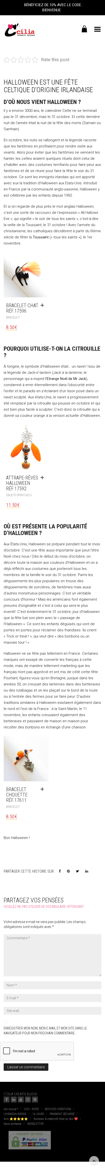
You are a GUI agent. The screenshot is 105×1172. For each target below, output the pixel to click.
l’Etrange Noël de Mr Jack (65, 378)
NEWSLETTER (35, 1124)
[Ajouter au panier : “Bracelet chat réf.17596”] (43, 305)
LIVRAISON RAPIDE (15, 1114)
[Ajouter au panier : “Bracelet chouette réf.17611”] (43, 789)
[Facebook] (7, 1099)
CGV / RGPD (31, 1109)
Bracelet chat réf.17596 (22, 308)
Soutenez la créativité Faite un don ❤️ (56, 1119)
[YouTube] (21, 1099)
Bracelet (13, 317)
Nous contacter (12, 1124)
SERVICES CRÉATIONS (58, 1109)
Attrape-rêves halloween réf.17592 (22, 483)
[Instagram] (28, 1099)
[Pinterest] (35, 1099)
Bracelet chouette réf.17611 (17, 794)
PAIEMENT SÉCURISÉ (62, 1114)
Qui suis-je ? (11, 1109)
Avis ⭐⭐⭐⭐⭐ (16, 1119)
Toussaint (41, 237)
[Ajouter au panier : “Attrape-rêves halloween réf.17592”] (43, 478)
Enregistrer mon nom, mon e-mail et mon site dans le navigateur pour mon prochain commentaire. (45, 1030)
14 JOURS (38, 1114)
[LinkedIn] (14, 1099)
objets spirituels (19, 495)
